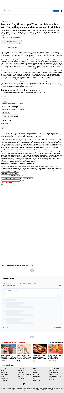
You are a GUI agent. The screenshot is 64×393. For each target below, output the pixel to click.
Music (2, 376)
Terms (16, 103)
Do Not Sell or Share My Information (32, 390)
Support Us (55, 11)
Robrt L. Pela (6, 37)
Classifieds (21, 372)
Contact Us (36, 374)
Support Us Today (6, 182)
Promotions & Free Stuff (24, 374)
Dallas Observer (53, 370)
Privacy (21, 103)
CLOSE (4, 128)
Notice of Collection (7, 103)
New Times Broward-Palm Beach (55, 377)
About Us (35, 370)
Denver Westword (53, 372)
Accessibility (34, 387)
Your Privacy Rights (53, 387)
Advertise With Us (22, 370)
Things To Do (4, 378)
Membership (36, 380)
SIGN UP (5, 101)
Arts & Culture (4, 374)
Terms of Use (21, 376)
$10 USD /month (6, 178)
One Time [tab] (4, 173)
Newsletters (4, 380)
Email (3, 97)
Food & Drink (4, 372)
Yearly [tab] (16, 173)
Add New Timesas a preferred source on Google (11, 42)
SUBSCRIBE (6, 116)
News (2, 370)
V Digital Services (53, 379)
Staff (34, 378)
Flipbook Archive (37, 376)
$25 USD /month (17, 178)
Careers (35, 372)
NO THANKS (14, 116)
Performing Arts (6, 22)
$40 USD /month (28, 178)
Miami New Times (53, 374)
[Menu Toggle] (2, 11)
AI (42, 387)
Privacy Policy (21, 378)
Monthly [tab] (11, 173)
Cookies (24, 387)
